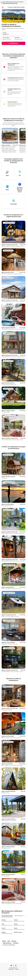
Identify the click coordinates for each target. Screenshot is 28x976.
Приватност (11, 969)
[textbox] (7, 39)
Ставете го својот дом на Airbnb (16, 7)
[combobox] (13, 34)
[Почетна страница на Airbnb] (3, 7)
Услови (16, 969)
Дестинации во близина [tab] (7, 915)
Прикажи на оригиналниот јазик (10, 3)
